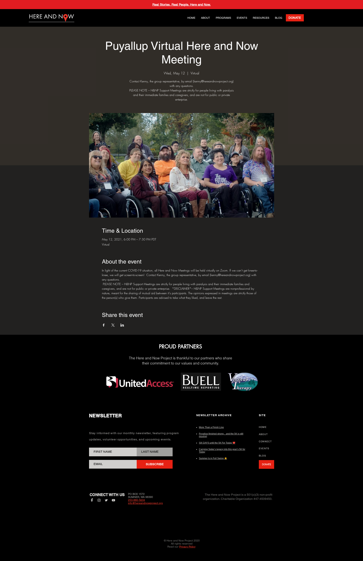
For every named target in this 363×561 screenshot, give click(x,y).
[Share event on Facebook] (103, 325)
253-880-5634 (136, 500)
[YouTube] (113, 500)
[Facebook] (92, 500)
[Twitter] (106, 500)
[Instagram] (99, 500)
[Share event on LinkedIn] (122, 325)
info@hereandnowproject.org (145, 503)
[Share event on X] (113, 325)
